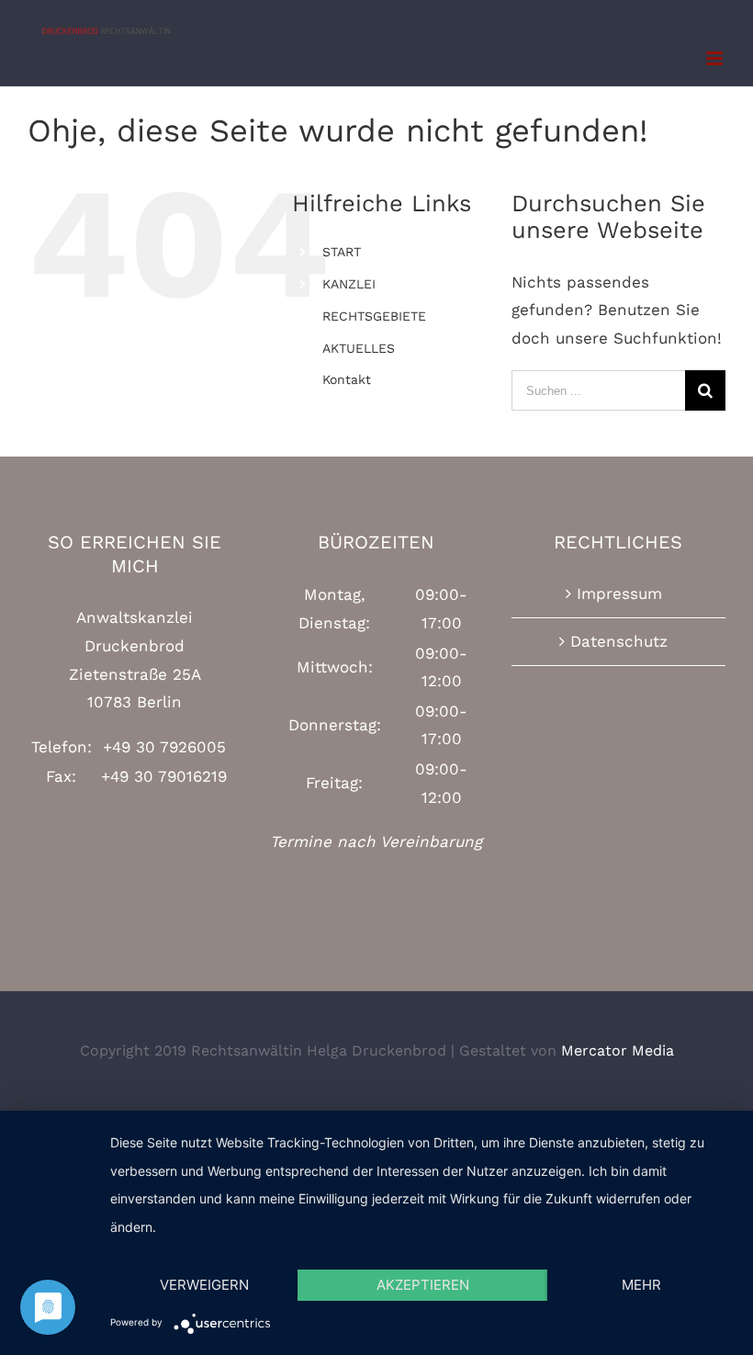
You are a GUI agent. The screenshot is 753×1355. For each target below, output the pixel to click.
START (341, 251)
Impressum (619, 593)
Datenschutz (619, 641)
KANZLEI (349, 284)
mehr (641, 1284)
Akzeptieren (422, 1284)
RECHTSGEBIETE (374, 316)
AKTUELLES (358, 348)
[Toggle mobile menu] (715, 58)
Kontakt (346, 379)
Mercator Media (617, 1050)
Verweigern (204, 1284)
